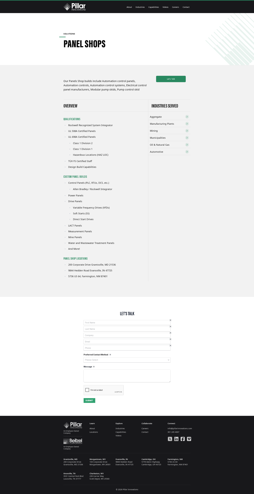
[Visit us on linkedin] (176, 439)
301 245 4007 (173, 432)
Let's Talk (171, 79)
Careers (175, 7)
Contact (186, 7)
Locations (94, 432)
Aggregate (156, 116)
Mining (154, 130)
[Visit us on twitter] (170, 439)
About (129, 7)
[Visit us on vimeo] (189, 439)
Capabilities (153, 7)
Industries (140, 7)
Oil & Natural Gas (159, 144)
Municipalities (158, 137)
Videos (165, 7)
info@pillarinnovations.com (180, 428)
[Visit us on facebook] (182, 439)
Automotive (156, 151)
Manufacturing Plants (162, 123)
